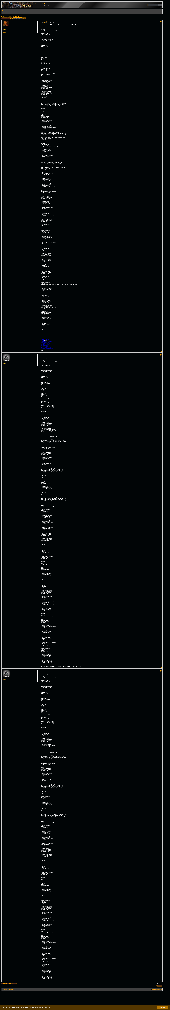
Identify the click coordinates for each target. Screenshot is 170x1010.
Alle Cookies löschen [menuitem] (158, 989)
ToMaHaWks (43, 337)
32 (6, 681)
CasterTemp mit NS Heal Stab (10, 16)
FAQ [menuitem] (153, 989)
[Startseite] (18, 5)
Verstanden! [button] (162, 1007)
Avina (44, 22)
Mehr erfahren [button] (48, 1007)
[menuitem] (159, 11)
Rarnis (4, 361)
